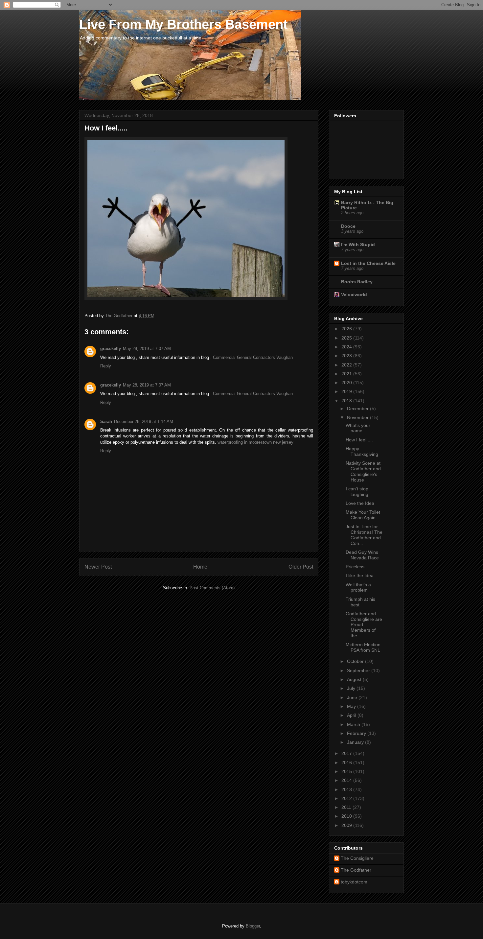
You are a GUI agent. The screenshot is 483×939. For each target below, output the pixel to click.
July (351, 688)
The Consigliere (357, 858)
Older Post (300, 567)
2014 (347, 780)
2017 (347, 753)
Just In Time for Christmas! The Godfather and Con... (364, 535)
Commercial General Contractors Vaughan (253, 357)
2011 (347, 807)
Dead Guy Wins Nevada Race (362, 555)
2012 (347, 798)
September (359, 670)
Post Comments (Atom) (212, 587)
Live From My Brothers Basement (183, 24)
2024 (347, 346)
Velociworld (354, 294)
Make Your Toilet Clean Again (363, 514)
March (354, 724)
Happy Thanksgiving (362, 451)
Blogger (253, 926)
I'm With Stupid (358, 244)
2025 (347, 337)
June (352, 697)
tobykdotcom (354, 881)
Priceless (355, 566)
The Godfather (356, 870)
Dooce (348, 226)
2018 (347, 400)
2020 (347, 382)
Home (200, 567)
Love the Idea (360, 503)
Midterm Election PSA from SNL (363, 647)
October (356, 661)
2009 (347, 825)
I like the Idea (360, 575)
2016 (347, 762)
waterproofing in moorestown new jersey (255, 442)
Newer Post (98, 567)
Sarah (106, 421)
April (352, 715)
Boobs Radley (357, 281)
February (357, 733)
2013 (347, 789)
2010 (347, 816)
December (358, 408)
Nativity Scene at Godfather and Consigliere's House (363, 471)
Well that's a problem (358, 587)
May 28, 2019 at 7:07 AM (147, 348)
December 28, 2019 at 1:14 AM (143, 421)
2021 (347, 373)
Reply (105, 366)
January (356, 742)
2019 (347, 391)
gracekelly (110, 348)
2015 (347, 771)
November (358, 417)
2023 (347, 355)
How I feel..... (359, 439)
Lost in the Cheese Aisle (368, 263)
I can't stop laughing (357, 491)
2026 (347, 328)
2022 (347, 364)
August (355, 679)
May (352, 706)
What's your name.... (358, 428)
